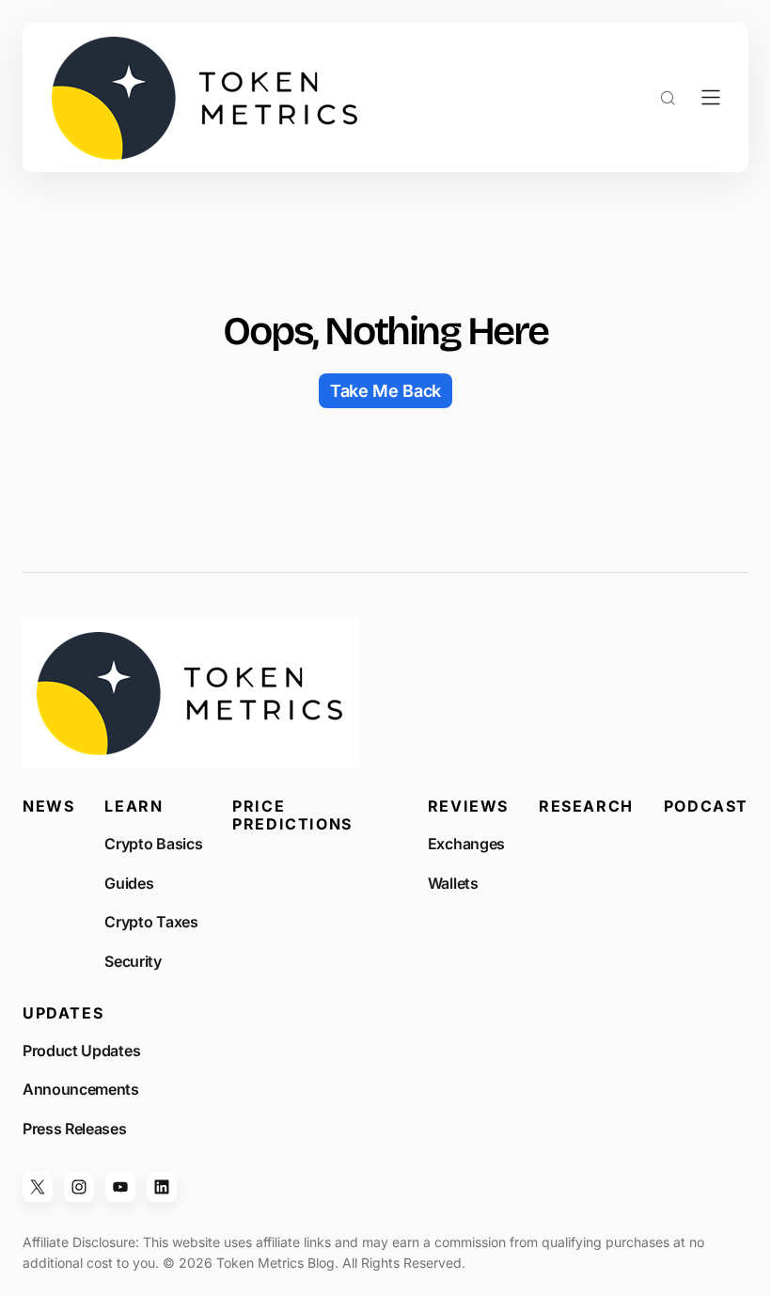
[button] (667, 97)
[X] (38, 1187)
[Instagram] (79, 1187)
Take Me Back (385, 391)
